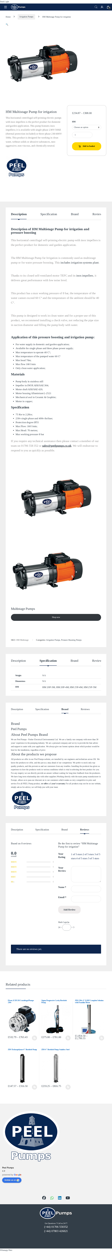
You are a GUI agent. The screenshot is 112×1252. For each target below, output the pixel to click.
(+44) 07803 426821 (56, 1231)
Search (96, 7)
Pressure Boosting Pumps (71, 640)
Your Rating (61, 855)
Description (19, 214)
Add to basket (89, 146)
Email (62, 897)
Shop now (56, 617)
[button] (7, 24)
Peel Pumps (8, 1167)
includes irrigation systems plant (80, 262)
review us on (10, 1179)
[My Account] (102, 7)
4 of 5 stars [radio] (81, 858)
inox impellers (84, 275)
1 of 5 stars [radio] (76, 854)
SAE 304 (43, 385)
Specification (48, 214)
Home (8, 17)
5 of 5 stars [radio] (93, 858)
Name (62, 887)
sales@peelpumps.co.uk (56, 445)
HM (74, 122)
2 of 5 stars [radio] (88, 854)
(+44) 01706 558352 (56, 1226)
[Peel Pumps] (17, 167)
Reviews (98, 214)
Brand (75, 214)
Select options (34, 1038)
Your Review (62, 869)
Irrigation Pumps (26, 17)
